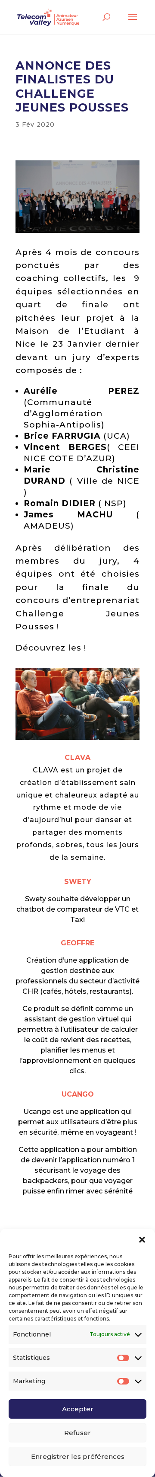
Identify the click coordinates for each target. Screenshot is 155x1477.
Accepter (77, 1409)
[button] (142, 1239)
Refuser (77, 1433)
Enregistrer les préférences (77, 1456)
